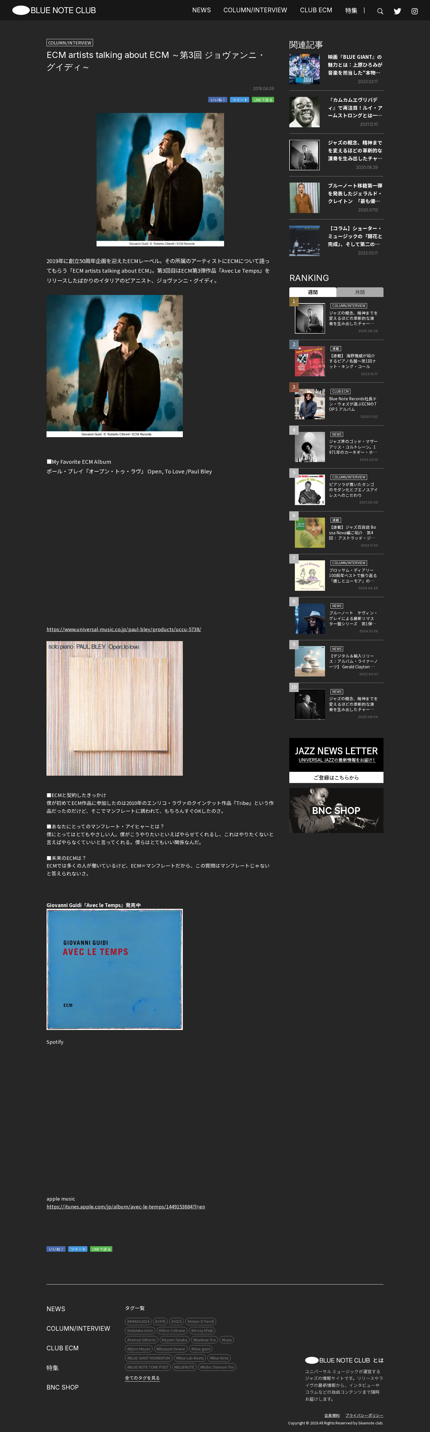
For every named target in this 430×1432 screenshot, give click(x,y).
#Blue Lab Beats (190, 1358)
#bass (227, 1339)
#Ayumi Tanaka (174, 1339)
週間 (313, 292)
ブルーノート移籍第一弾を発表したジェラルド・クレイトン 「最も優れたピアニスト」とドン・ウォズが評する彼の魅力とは (355, 193)
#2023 (176, 1321)
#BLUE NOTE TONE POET (147, 1367)
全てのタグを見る (142, 1377)
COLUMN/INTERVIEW (255, 10)
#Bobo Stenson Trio (217, 1367)
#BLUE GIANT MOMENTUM (148, 1358)
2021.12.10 (369, 124)
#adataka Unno (140, 1330)
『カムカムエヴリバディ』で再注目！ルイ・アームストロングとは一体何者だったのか (355, 107)
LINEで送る (263, 99)
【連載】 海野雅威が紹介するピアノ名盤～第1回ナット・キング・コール (352, 361)
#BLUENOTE (184, 1367)
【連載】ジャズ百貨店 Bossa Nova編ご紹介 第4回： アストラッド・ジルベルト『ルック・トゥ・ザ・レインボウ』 (352, 538)
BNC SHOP (63, 1387)
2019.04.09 (263, 88)
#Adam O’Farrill (201, 1321)
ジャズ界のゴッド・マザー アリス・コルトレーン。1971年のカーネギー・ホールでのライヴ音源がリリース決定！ (355, 452)
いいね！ (218, 99)
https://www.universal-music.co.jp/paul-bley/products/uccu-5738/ (124, 629)
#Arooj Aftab (202, 1330)
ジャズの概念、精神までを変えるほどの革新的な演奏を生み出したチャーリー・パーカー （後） (353, 706)
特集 (351, 10)
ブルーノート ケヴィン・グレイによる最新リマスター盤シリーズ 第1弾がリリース (353, 621)
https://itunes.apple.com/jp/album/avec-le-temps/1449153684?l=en (126, 1206)
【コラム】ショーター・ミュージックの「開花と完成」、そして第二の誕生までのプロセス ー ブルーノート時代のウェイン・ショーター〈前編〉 (355, 236)
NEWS (201, 10)
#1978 (160, 1321)
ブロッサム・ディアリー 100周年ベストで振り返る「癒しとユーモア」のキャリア (353, 578)
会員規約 (332, 1415)
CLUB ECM (316, 10)
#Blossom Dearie (170, 1349)
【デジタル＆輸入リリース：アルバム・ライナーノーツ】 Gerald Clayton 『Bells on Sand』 (353, 664)
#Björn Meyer (138, 1349)
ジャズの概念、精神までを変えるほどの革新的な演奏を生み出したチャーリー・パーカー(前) (355, 150)
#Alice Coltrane (172, 1330)
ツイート (240, 99)
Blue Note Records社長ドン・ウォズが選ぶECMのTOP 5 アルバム (353, 404)
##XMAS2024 (138, 1321)
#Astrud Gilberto (141, 1339)
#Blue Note (219, 1358)
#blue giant (200, 1349)
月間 (360, 292)
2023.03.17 (368, 253)
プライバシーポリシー (364, 1415)
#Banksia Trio (204, 1339)
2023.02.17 (368, 81)
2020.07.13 (368, 210)
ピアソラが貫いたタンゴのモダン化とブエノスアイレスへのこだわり (353, 489)
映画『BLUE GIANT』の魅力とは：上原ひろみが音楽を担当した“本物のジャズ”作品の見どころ (355, 64)
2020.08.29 (367, 167)
